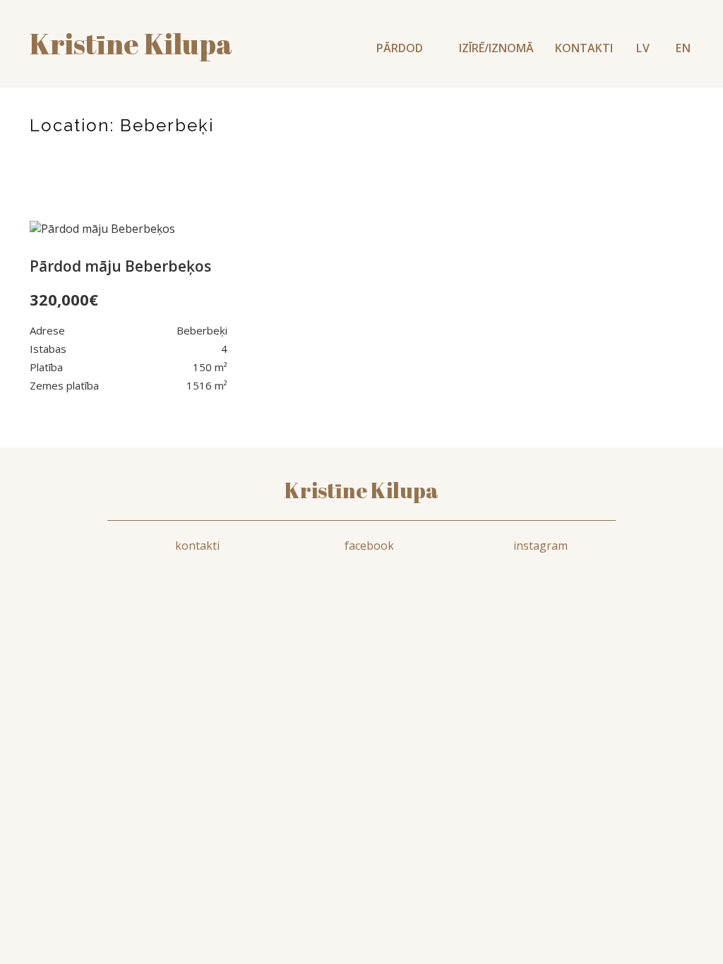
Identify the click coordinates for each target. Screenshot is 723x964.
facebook (369, 545)
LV (643, 48)
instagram (540, 545)
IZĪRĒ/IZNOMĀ (496, 48)
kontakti (197, 545)
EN (683, 48)
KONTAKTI (584, 48)
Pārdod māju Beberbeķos (120, 266)
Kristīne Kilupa (361, 490)
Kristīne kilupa (131, 44)
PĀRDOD (401, 48)
